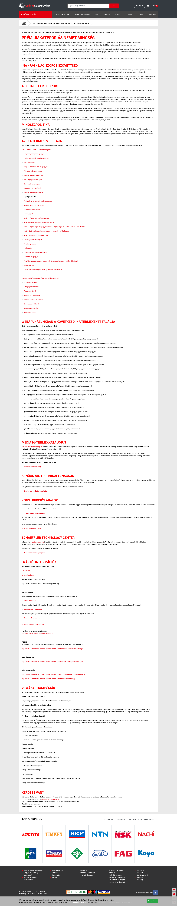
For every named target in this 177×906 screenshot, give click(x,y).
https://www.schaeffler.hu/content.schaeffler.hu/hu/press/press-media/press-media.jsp (52, 662)
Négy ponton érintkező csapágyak (36, 167)
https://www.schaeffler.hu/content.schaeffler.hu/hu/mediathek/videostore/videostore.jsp (53, 649)
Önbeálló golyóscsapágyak (33, 175)
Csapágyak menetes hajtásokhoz (35, 252)
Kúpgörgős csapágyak (32, 184)
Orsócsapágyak (29, 162)
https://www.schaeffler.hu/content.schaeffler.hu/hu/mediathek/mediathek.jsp (48, 679)
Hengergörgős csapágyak (33, 179)
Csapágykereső (62, 14)
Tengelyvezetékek (30, 291)
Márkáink (83, 870)
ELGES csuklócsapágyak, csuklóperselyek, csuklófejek (43, 270)
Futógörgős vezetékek (31, 287)
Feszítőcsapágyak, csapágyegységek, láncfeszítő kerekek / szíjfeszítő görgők (51, 261)
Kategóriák (56, 875)
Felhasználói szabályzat (117, 880)
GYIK (96, 14)
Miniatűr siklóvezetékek (32, 295)
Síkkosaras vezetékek (31, 308)
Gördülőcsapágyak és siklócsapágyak (36, 150)
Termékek (55, 873)
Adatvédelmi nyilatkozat (117, 877)
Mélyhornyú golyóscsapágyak (34, 154)
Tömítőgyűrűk (28, 214)
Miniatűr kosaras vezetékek (33, 299)
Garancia (107, 14)
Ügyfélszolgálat (142, 875)
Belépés (140, 6)
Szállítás (118, 14)
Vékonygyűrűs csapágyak (33, 171)
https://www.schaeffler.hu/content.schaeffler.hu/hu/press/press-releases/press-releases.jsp (54, 674)
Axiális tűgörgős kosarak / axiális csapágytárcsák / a (42, 231)
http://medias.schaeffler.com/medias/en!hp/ (37, 633)
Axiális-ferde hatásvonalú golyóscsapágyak (39, 222)
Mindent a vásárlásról (82, 14)
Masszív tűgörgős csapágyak (34, 205)
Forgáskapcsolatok (30, 244)
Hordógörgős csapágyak (32, 188)
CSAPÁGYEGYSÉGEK (135, 819)
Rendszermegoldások (31, 304)
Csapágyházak (29, 265)
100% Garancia (29, 880)
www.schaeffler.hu (28, 575)
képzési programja (37, 542)
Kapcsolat (152, 14)
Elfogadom (152, 901)
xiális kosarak (65, 231)
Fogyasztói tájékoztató (117, 882)
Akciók (54, 877)
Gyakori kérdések (86, 875)
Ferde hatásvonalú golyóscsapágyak (36, 158)
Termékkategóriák (28, 14)
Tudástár (140, 14)
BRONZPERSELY (149, 819)
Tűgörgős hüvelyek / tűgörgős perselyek (38, 201)
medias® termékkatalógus (32, 447)
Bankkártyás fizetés (115, 875)
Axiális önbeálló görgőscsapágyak (36, 235)
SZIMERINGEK (120, 819)
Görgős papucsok (30, 312)
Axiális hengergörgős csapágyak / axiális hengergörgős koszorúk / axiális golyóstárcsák (54, 227)
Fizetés (129, 14)
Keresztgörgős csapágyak (33, 239)
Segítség (140, 880)
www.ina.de (26, 571)
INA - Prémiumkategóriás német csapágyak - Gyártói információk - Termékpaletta (61, 23)
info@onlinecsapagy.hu (50, 799)
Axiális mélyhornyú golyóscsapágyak (36, 218)
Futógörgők (28, 248)
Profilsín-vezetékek (30, 282)
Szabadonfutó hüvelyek (32, 210)
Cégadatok (140, 873)
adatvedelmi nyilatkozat (79, 902)
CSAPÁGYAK (109, 819)
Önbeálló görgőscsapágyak (33, 192)
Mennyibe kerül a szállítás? (33, 870)
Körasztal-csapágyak (31, 257)
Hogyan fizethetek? (31, 877)
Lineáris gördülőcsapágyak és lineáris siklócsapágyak (40, 278)
